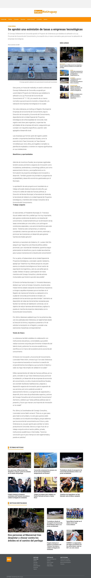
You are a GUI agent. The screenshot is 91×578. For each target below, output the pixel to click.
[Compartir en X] (51, 45)
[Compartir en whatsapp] (44, 45)
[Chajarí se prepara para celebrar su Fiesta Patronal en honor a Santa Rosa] (64, 96)
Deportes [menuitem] (23, 19)
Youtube (15, 572)
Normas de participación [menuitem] (65, 562)
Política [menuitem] (10, 19)
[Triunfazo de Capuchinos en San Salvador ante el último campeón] (71, 484)
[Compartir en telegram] (53, 45)
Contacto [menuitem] (62, 564)
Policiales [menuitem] (16, 19)
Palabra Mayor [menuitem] (50, 565)
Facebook (7, 572)
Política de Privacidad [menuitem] (64, 559)
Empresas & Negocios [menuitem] (51, 559)
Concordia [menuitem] (3, 19)
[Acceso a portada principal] (45, 11)
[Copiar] (48, 45)
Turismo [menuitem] (48, 560)
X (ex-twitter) (12, 572)
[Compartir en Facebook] (46, 45)
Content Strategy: (80, 577)
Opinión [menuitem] (45, 19)
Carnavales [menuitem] (49, 564)
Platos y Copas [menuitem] (50, 562)
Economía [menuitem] (39, 19)
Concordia (12, 26)
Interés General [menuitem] (31, 19)
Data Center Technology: (83, 576)
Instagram (10, 572)
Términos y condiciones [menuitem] (65, 560)
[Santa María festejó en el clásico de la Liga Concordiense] (74, 513)
